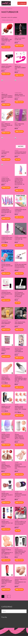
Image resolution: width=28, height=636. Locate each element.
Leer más (18, 159)
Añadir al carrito (6, 47)
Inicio (2, 8)
